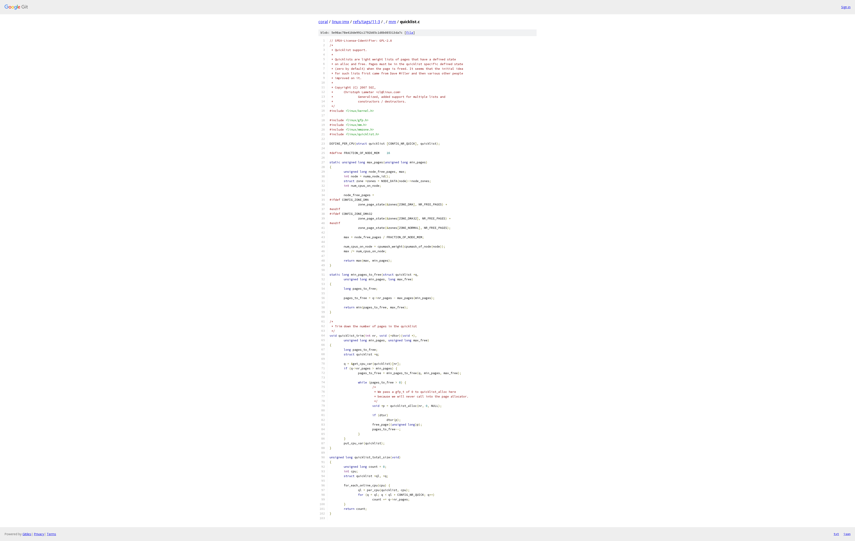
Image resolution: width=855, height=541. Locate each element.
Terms (51, 534)
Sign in (846, 7)
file (409, 33)
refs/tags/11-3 (366, 21)
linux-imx (340, 21)
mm (392, 21)
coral (323, 21)
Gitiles (26, 534)
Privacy (39, 534)
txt (836, 534)
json (847, 534)
